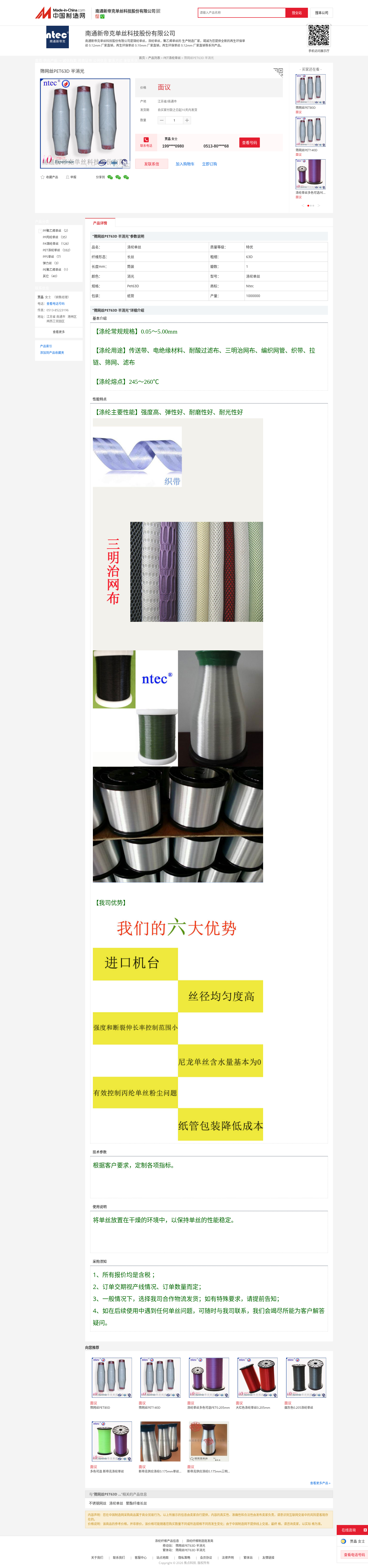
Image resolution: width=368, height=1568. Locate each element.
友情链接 (268, 1557)
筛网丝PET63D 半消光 (190, 1545)
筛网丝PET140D (306, 150)
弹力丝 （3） (51, 263)
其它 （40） (51, 276)
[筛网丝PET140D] (311, 132)
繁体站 (248, 1557)
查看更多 (59, 332)
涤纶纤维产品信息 (167, 1541)
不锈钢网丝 (97, 1503)
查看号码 (249, 142)
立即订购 (209, 163)
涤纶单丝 (116, 1503)
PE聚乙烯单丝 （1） (56, 270)
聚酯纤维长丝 (136, 1503)
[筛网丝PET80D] (311, 89)
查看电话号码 (56, 304)
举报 (73, 177)
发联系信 (151, 163)
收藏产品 (51, 177)
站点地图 (162, 1557)
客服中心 (141, 1557)
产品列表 (154, 58)
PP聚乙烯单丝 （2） (56, 231)
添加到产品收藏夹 (52, 353)
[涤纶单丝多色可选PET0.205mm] (311, 174)
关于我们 (97, 1557)
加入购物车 (185, 163)
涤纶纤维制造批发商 (199, 1541)
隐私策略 (184, 1557)
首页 (142, 58)
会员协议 (206, 1557)
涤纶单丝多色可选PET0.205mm (317, 193)
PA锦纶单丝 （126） (57, 244)
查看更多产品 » (320, 1483)
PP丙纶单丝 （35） (56, 237)
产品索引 (46, 346)
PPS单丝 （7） (53, 257)
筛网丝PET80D (306, 108)
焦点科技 (190, 1563)
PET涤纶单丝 (172, 58)
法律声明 (228, 1557)
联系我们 (119, 1557)
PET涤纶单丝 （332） (57, 250)
